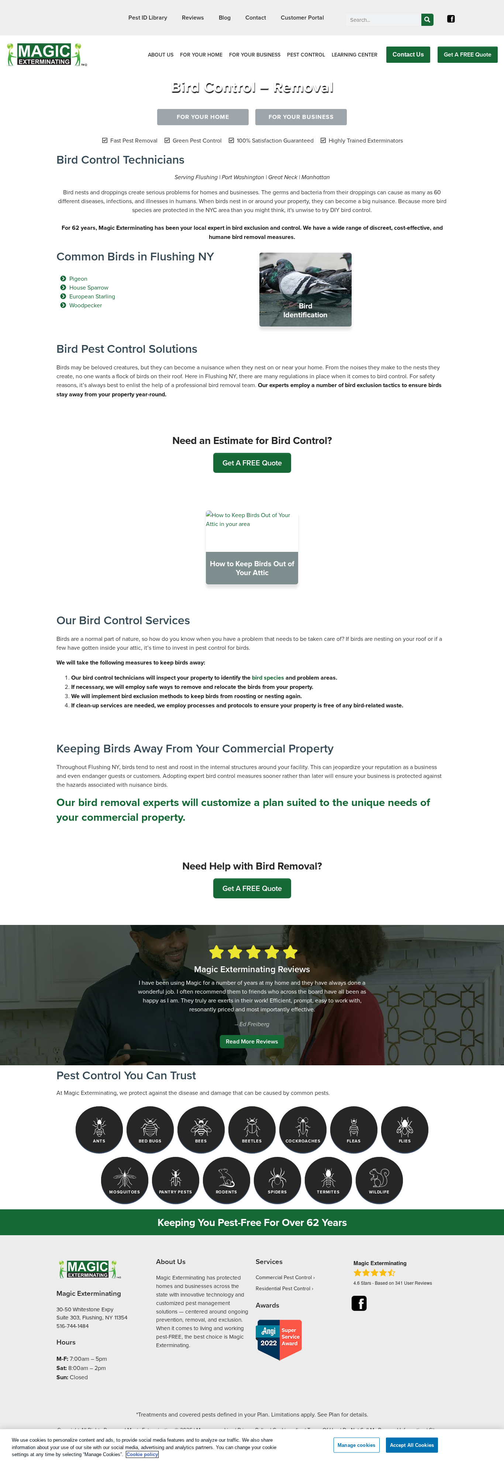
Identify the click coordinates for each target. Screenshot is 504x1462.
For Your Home (203, 117)
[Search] (427, 20)
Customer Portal (302, 17)
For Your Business (301, 117)
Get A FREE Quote (467, 54)
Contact (255, 17)
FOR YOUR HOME (201, 54)
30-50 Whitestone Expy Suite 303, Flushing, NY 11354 (91, 1313)
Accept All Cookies (412, 1445)
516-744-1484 (72, 1326)
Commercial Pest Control (284, 1277)
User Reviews (413, 1283)
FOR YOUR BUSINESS (254, 54)
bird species (268, 677)
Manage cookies (356, 1445)
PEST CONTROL (306, 54)
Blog (225, 17)
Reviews (193, 17)
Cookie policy (142, 1454)
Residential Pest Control (283, 1288)
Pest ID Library (147, 17)
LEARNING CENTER (354, 54)
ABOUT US (160, 54)
